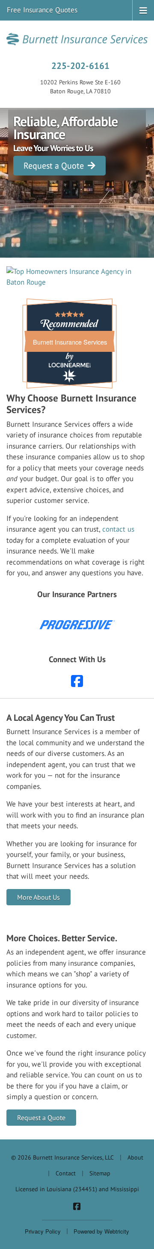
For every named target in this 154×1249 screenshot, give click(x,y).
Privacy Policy (43, 1231)
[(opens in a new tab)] (77, 277)
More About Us (38, 897)
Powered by (101, 1231)
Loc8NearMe (69, 365)
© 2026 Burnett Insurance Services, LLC (62, 1157)
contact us (118, 529)
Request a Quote (55, 165)
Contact (66, 1173)
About (135, 1157)
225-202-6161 (80, 65)
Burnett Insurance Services (70, 341)
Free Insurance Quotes (42, 10)
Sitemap (99, 1173)
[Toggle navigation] (143, 10)
